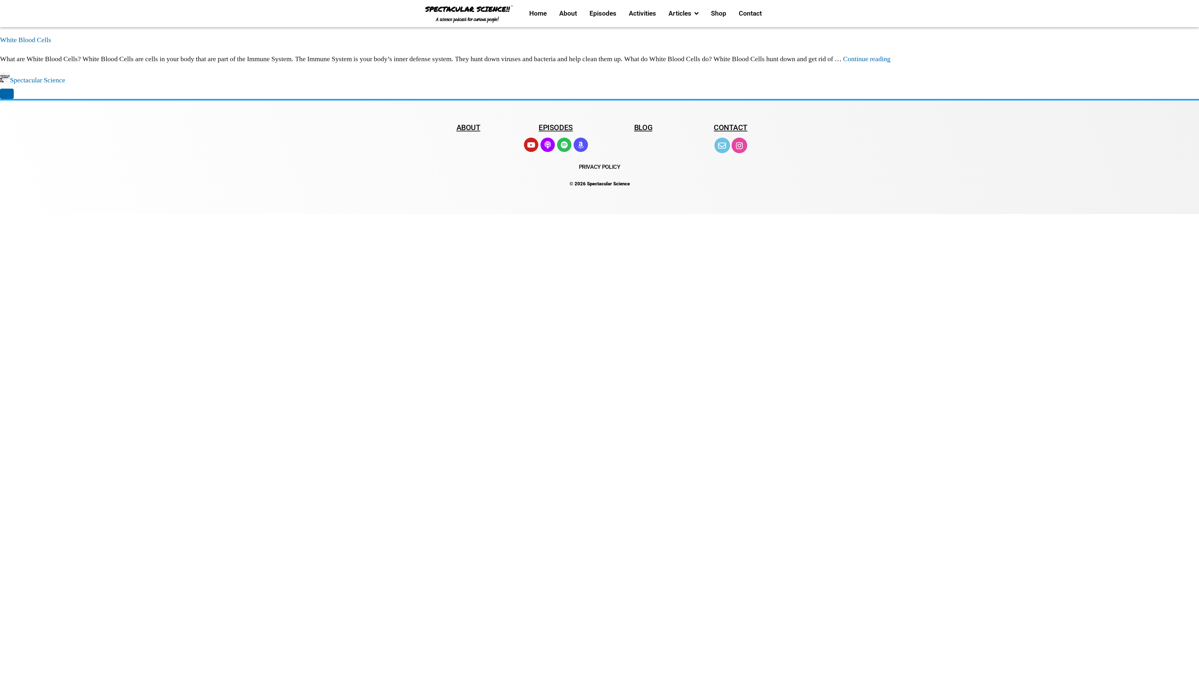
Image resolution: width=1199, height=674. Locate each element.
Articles (680, 13)
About (568, 13)
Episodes (603, 13)
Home (538, 13)
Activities (642, 13)
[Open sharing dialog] (7, 94)
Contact (750, 13)
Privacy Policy (599, 167)
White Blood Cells (25, 40)
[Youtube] (531, 145)
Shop (718, 13)
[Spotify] (564, 145)
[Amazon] (581, 145)
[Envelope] (722, 145)
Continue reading (867, 59)
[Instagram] (739, 145)
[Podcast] (547, 145)
